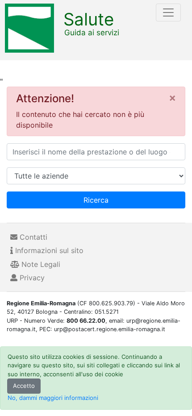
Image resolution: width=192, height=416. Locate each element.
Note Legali (39, 264)
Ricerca (96, 200)
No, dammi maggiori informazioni (53, 397)
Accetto (24, 385)
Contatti (32, 237)
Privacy (31, 277)
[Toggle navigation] (168, 12)
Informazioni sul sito (48, 250)
